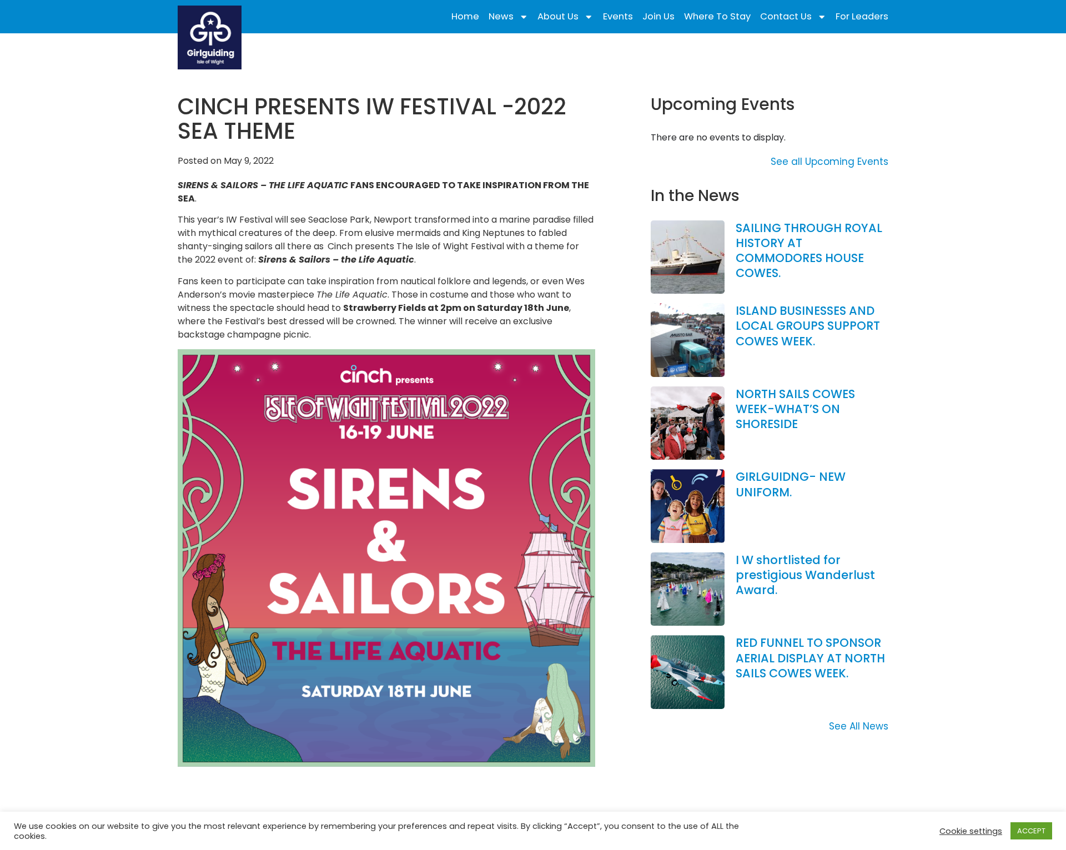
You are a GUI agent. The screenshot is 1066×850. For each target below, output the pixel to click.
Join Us (658, 16)
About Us (558, 16)
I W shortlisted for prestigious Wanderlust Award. (805, 575)
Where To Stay (717, 16)
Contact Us (786, 16)
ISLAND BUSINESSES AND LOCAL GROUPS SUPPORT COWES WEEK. (808, 326)
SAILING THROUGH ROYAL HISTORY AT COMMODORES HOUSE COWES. (809, 250)
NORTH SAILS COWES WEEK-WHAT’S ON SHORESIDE (795, 409)
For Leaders (862, 16)
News (501, 16)
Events (618, 16)
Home (465, 16)
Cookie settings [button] (970, 831)
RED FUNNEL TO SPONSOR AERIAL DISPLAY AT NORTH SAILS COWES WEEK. (810, 658)
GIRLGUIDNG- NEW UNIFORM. (791, 484)
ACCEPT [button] (1031, 831)
